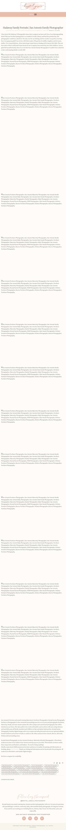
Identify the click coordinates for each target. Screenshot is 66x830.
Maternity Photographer (23, 769)
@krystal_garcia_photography (33, 800)
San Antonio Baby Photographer (9, 771)
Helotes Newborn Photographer (34, 767)
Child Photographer (6, 767)
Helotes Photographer (50, 767)
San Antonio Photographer (49, 773)
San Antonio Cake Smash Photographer (29, 771)
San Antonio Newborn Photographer (31, 773)
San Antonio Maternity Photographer (11, 773)
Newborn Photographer (37, 769)
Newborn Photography (52, 769)
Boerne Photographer (37, 765)
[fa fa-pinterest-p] (42, 818)
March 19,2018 (54, 30)
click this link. (15, 749)
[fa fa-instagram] (24, 818)
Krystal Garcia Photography (8, 769)
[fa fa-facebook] (30, 818)
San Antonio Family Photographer (49, 771)
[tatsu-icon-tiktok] (36, 818)
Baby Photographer (6, 765)
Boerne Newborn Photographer (21, 765)
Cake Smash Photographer (51, 765)
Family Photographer (19, 767)
